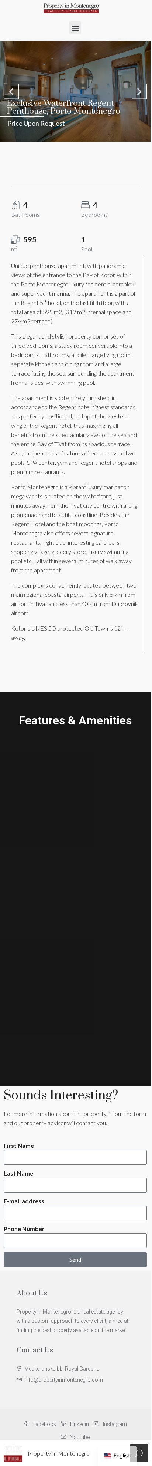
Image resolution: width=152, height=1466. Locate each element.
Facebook (43, 1424)
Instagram (114, 1424)
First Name (19, 1145)
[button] (75, 27)
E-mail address (24, 1200)
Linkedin (79, 1424)
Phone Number (24, 1228)
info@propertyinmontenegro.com (63, 1380)
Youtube (79, 1437)
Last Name (18, 1173)
